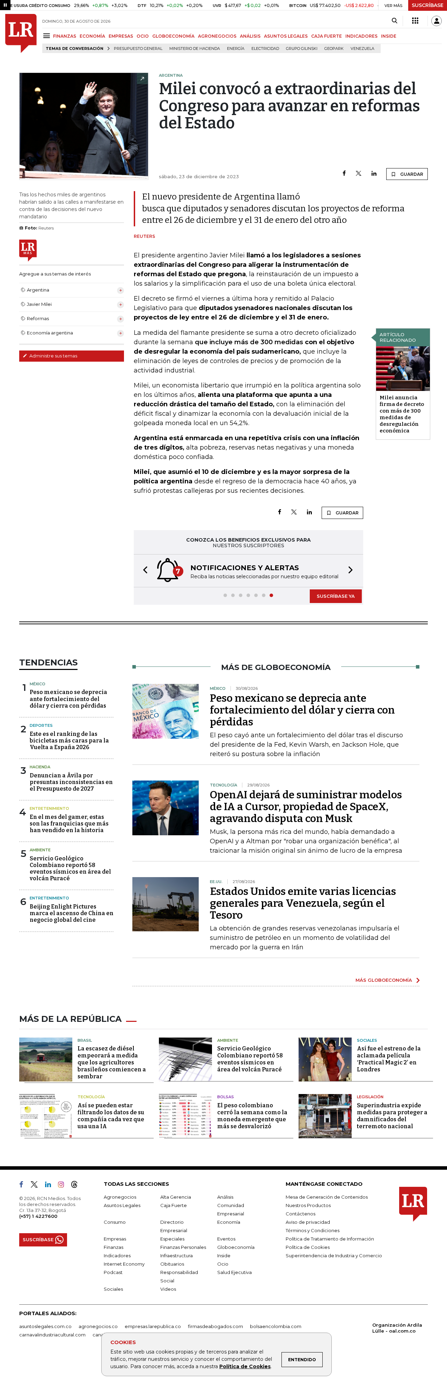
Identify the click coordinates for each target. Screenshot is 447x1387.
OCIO (143, 36)
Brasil (85, 1040)
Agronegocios (120, 1197)
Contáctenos (300, 1213)
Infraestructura (176, 1255)
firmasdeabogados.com (215, 1326)
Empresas (115, 1239)
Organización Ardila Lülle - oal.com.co (397, 1328)
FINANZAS (64, 36)
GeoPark (334, 48)
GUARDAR (411, 174)
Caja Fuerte (173, 1205)
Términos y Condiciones (312, 1230)
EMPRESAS (121, 36)
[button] (143, 571)
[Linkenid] (51, 1186)
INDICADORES (361, 36)
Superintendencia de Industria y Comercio (334, 1255)
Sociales (367, 1040)
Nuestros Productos (308, 1205)
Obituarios (172, 1264)
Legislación (370, 1096)
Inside (223, 1255)
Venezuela (362, 48)
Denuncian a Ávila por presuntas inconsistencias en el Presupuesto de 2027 (71, 782)
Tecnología (91, 1096)
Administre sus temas (52, 356)
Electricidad (265, 48)
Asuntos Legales (122, 1205)
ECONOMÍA (92, 36)
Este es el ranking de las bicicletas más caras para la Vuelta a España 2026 (69, 741)
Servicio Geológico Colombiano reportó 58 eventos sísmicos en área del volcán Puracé (70, 868)
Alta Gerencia (175, 1197)
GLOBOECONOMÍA (173, 36)
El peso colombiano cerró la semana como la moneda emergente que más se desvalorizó (252, 1116)
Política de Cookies (245, 1366)
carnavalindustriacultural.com (52, 1334)
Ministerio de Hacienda (194, 48)
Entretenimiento (49, 808)
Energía (235, 48)
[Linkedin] (374, 174)
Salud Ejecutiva (234, 1272)
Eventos (226, 1239)
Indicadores (117, 1255)
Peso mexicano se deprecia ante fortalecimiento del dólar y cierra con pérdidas (68, 699)
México (37, 683)
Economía (228, 1222)
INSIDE (388, 36)
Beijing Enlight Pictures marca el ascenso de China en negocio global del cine (71, 913)
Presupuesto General (138, 48)
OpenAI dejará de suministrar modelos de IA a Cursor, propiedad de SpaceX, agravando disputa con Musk (306, 807)
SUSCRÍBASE (428, 5)
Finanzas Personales (183, 1247)
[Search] (394, 20)
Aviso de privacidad (308, 1222)
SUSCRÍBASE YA (336, 596)
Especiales (172, 1239)
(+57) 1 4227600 (38, 1216)
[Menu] (47, 35)
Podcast (113, 1272)
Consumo (115, 1222)
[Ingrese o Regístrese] (436, 21)
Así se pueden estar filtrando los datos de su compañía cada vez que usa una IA (111, 1116)
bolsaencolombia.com (275, 1326)
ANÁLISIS (250, 36)
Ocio (222, 1264)
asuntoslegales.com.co (45, 1326)
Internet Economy (124, 1264)
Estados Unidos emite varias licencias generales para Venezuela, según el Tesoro (303, 903)
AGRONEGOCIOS (217, 36)
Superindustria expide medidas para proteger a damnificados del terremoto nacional (392, 1116)
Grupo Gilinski (301, 48)
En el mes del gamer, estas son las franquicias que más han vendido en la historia (69, 824)
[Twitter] (359, 174)
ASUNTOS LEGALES (286, 36)
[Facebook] (344, 174)
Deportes (41, 725)
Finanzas (113, 1247)
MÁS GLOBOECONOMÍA (384, 980)
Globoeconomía (236, 1247)
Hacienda (40, 766)
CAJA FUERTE (326, 36)
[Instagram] (63, 1186)
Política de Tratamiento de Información (330, 1239)
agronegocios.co (98, 1326)
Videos (168, 1289)
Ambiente (40, 849)
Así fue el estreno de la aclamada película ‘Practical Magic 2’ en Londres (389, 1059)
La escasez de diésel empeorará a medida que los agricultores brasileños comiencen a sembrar (112, 1062)
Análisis (225, 1197)
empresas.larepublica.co (153, 1326)
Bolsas (225, 1096)
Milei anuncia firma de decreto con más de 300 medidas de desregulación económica (402, 414)
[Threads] (77, 1186)
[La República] (21, 33)
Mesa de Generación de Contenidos (327, 1197)
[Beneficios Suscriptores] (415, 21)
